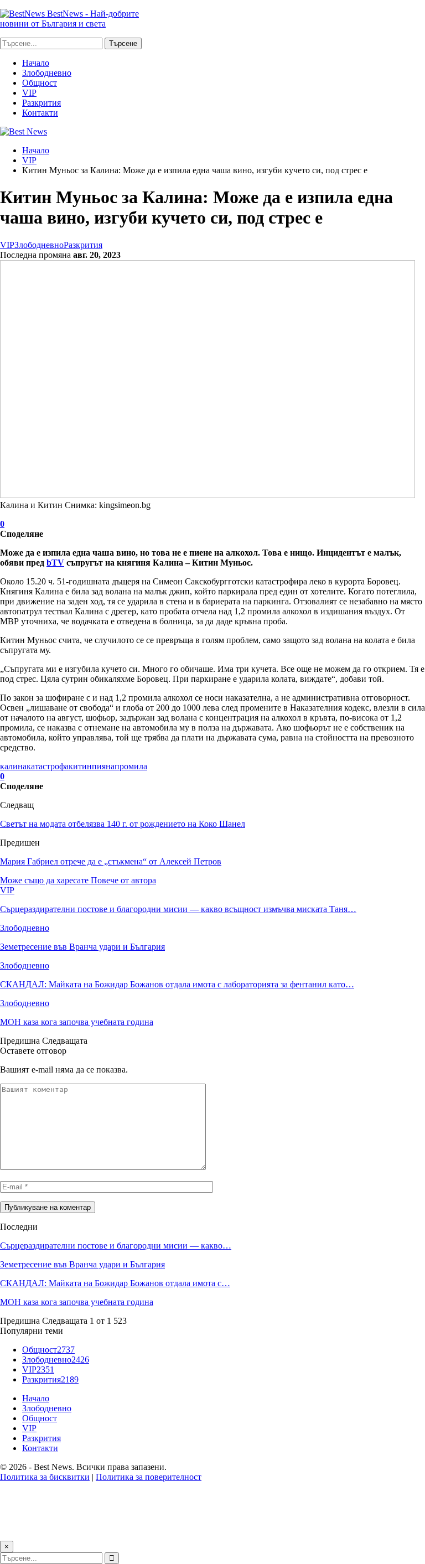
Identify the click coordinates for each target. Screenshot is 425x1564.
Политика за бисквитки (45, 1477)
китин (80, 766)
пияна (103, 766)
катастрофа (48, 766)
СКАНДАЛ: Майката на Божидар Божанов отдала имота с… (115, 1283)
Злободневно (46, 72)
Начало (35, 63)
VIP (29, 92)
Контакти (40, 112)
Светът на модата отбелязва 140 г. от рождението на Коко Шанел (122, 823)
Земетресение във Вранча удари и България (82, 1264)
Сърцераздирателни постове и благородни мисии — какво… (115, 1245)
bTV (55, 562)
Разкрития (41, 102)
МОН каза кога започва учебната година (76, 1302)
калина (13, 766)
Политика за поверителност (148, 1477)
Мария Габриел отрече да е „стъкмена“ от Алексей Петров (110, 861)
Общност (39, 82)
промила (131, 766)
